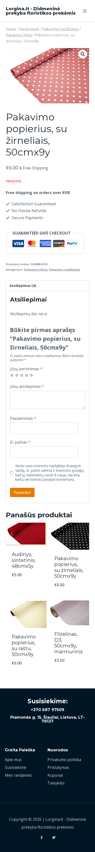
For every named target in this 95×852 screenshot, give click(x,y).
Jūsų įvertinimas (26, 369)
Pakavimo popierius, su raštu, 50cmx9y (24, 645)
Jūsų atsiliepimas (27, 386)
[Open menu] (84, 11)
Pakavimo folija (36, 269)
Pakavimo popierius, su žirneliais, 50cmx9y (68, 567)
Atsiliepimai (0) (23, 285)
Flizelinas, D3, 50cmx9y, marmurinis (68, 643)
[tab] (47, 286)
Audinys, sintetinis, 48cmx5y (24, 560)
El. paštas (20, 442)
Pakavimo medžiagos (64, 269)
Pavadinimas (23, 418)
